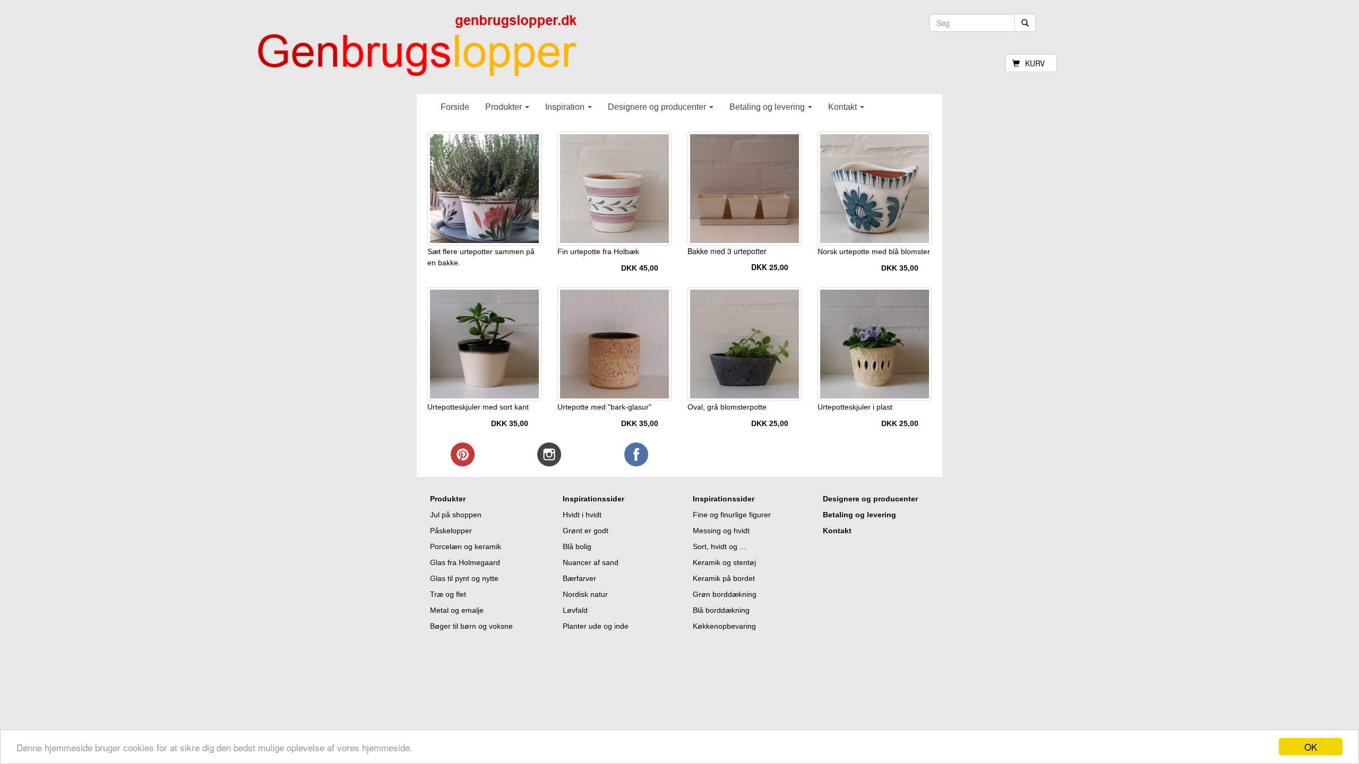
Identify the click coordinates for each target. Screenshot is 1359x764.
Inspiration (566, 106)
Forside (455, 106)
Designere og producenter (658, 106)
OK (1310, 746)
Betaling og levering (768, 106)
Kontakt (843, 106)
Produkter (504, 106)
